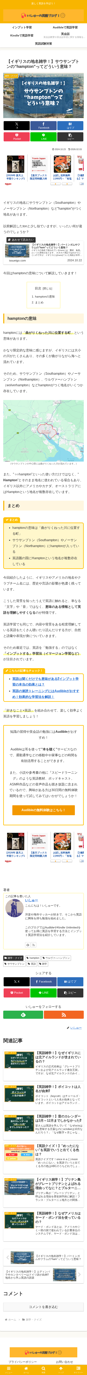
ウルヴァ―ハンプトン (58, 958)
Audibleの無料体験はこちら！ (43, 810)
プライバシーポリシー (22, 1361)
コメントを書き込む (43, 1307)
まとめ (39, 302)
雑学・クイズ (15, 958)
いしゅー (31, 900)
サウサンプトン (15, 963)
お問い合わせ (64, 1361)
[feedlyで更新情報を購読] (27, 944)
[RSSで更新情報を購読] (33, 944)
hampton (34, 958)
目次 (38, 288)
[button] (70, 136)
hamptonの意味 (45, 296)
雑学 (44, 963)
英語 (33, 963)
